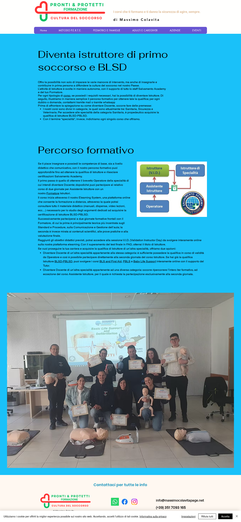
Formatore (52, 193)
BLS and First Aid (111, 261)
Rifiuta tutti (207, 516)
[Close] (237, 516)
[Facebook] (125, 502)
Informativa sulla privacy (153, 516)
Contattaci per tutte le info (120, 485)
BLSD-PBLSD (63, 261)
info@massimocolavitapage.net (180, 500)
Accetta (225, 516)
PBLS (126, 261)
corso (67, 95)
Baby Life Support (144, 261)
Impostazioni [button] (188, 516)
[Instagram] (134, 502)
